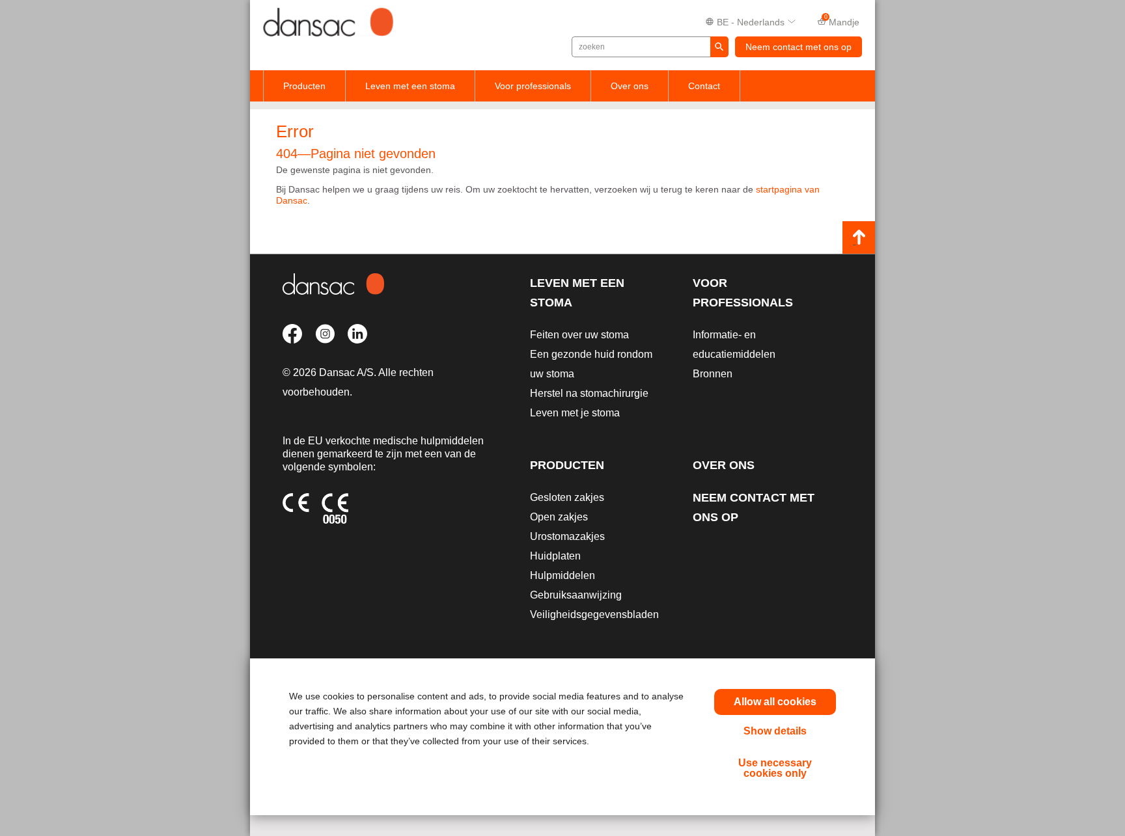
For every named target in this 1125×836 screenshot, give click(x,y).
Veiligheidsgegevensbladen (594, 614)
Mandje (842, 20)
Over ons (629, 86)
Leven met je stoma (575, 412)
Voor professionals (533, 86)
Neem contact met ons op (798, 47)
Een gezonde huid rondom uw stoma (591, 364)
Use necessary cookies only (775, 768)
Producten (304, 86)
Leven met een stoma (410, 86)
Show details (775, 730)
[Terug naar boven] (858, 237)
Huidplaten (555, 555)
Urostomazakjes (567, 536)
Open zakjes (559, 516)
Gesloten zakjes (567, 497)
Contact (704, 86)
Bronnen (712, 373)
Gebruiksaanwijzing (576, 594)
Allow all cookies (775, 701)
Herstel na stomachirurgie (589, 393)
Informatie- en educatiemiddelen (734, 344)
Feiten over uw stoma (579, 334)
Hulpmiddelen (562, 575)
